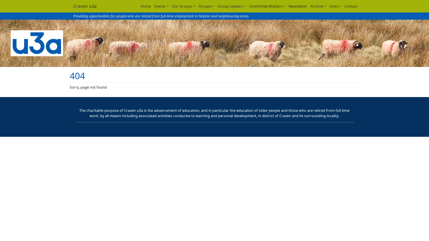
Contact (351, 6)
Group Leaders (230, 6)
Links (333, 6)
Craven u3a (85, 6)
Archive (317, 6)
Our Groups (182, 6)
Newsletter (297, 6)
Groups (205, 6)
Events (160, 6)
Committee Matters (265, 6)
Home (146, 6)
